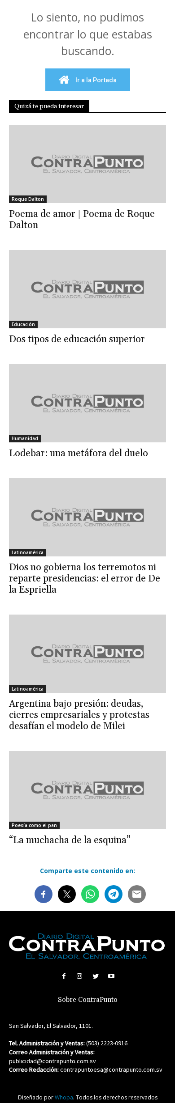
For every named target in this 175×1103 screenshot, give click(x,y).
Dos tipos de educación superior (77, 339)
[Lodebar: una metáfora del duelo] (87, 403)
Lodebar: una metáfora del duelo (78, 453)
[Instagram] (79, 976)
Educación (23, 324)
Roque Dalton (28, 199)
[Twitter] (95, 976)
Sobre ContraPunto (88, 1000)
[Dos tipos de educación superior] (87, 289)
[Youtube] (111, 976)
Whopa (64, 1097)
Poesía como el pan (34, 825)
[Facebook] (64, 976)
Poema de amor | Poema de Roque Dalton (82, 219)
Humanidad (25, 438)
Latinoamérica (28, 552)
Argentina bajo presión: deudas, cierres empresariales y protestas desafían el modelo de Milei (79, 715)
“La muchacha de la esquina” (70, 840)
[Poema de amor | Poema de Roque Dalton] (87, 164)
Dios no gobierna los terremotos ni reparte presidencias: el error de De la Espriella (84, 579)
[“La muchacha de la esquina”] (87, 790)
